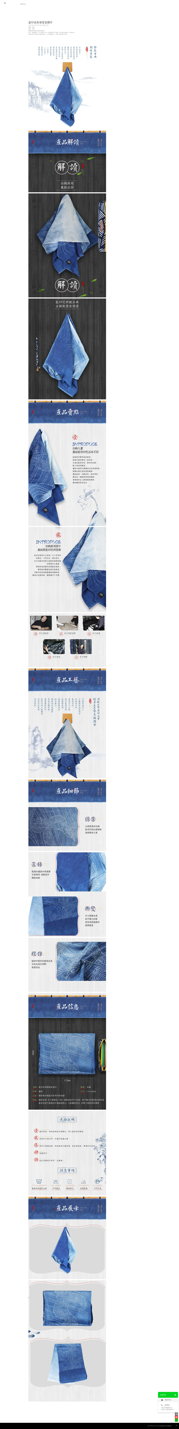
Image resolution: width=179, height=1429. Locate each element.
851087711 (168, 1400)
